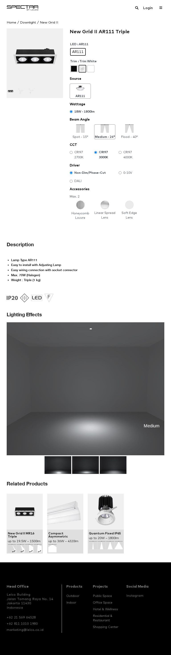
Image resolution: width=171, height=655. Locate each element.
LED (73, 44)
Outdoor (72, 596)
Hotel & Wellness (105, 609)
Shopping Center (105, 627)
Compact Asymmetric (58, 534)
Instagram (135, 596)
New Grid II (49, 22)
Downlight (28, 22)
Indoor (71, 602)
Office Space (102, 602)
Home (11, 22)
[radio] (78, 52)
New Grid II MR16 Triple (21, 534)
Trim (73, 61)
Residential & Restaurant (102, 618)
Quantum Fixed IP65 (105, 533)
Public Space (102, 596)
